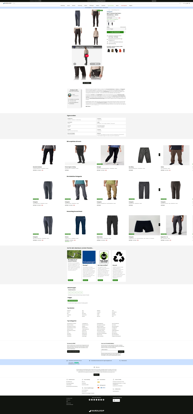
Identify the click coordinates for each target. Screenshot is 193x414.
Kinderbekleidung (100, 323)
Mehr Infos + (88, 106)
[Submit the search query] (179, 3)
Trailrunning (80, 5)
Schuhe (68, 5)
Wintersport (92, 5)
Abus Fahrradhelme (115, 334)
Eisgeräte (83, 326)
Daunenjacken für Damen (71, 323)
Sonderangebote (124, 5)
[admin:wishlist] (124, 32)
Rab (67, 313)
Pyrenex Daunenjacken (101, 329)
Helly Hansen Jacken (100, 330)
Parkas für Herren (70, 329)
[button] (78, 18)
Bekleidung (63, 5)
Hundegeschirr (114, 327)
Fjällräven (98, 310)
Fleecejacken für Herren (71, 330)
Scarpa (98, 313)
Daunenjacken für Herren (71, 327)
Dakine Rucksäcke (100, 336)
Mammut (98, 316)
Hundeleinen (114, 329)
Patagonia (109, 11)
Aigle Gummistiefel (100, 326)
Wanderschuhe (84, 327)
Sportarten (103, 5)
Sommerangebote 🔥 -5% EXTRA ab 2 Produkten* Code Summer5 (96, 7)
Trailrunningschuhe (85, 329)
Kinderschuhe (84, 333)
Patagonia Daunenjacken (116, 336)
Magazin (130, 5)
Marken (117, 5)
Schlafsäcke (69, 336)
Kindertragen (84, 336)
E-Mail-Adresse (104, 349)
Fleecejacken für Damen (71, 326)
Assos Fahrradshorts (115, 323)
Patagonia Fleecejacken (101, 327)
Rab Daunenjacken (115, 326)
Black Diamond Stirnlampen (102, 333)
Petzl (113, 316)
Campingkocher (85, 323)
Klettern (85, 5)
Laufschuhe (84, 330)
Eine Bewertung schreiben (111, 16)
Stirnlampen (69, 334)
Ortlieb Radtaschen (115, 330)
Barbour (83, 316)
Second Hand (111, 5)
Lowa (68, 316)
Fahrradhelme (84, 334)
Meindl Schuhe (99, 334)
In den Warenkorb (115, 32)
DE (183, 3)
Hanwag (113, 313)
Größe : (108, 27)
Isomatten (69, 333)
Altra (83, 310)
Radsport (97, 5)
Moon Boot (84, 313)
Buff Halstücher (114, 333)
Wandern (73, 5)
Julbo (113, 310)
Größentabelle (123, 27)
